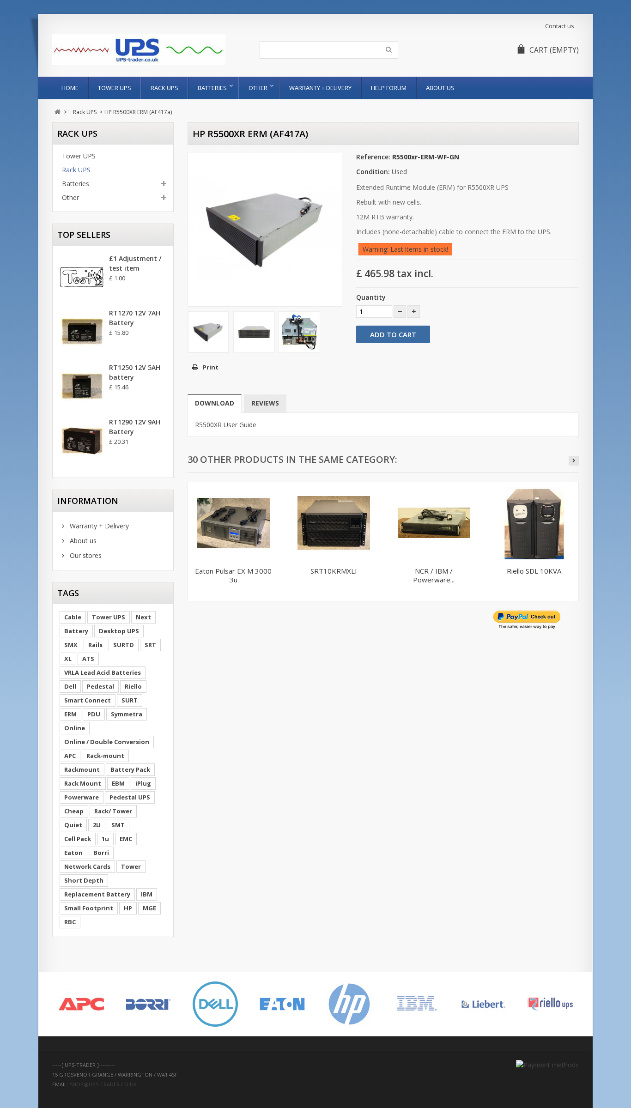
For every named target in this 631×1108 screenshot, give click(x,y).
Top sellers (83, 234)
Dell (70, 686)
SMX (71, 645)
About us (440, 88)
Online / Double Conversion (106, 742)
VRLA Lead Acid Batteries (102, 672)
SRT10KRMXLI (333, 570)
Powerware (81, 797)
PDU (93, 714)
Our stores (85, 555)
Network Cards (87, 866)
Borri (101, 852)
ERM (70, 714)
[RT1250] (82, 386)
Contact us (559, 26)
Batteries (212, 88)
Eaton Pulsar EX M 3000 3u (233, 575)
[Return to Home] (57, 112)
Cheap (74, 811)
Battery (76, 631)
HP (128, 908)
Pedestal (100, 686)
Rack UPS (164, 88)
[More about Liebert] (483, 1004)
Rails (95, 645)
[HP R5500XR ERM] (208, 332)
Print (210, 367)
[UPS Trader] (138, 49)
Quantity (371, 297)
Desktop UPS (119, 631)
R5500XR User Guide (225, 424)
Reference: (373, 156)
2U (97, 825)
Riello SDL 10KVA (534, 570)
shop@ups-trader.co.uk (103, 1084)
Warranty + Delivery (320, 88)
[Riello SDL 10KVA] (534, 523)
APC (70, 755)
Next (143, 617)
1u (105, 839)
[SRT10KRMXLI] (333, 523)
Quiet (73, 825)
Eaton (73, 852)
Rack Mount (82, 783)
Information (87, 500)
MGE (149, 908)
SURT (129, 700)
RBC (70, 922)
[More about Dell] (215, 1004)
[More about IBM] (416, 1004)
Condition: (373, 171)
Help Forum (389, 88)
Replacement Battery (97, 894)
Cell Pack (77, 839)
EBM (118, 783)
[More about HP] (349, 1004)
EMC (126, 839)
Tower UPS (114, 88)
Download (214, 403)
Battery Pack (130, 769)
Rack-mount (105, 755)
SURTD (123, 645)
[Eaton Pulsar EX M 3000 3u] (233, 523)
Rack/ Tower (113, 811)
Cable (72, 617)
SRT (150, 645)
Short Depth (83, 880)
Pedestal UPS (129, 797)
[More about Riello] (550, 1004)
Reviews (265, 403)
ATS (88, 658)
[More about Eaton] (282, 1004)
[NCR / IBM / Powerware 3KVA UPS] (434, 523)
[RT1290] (82, 441)
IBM (146, 894)
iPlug (143, 783)
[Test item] (82, 277)
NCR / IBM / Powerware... (434, 575)
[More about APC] (81, 1004)
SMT (118, 825)
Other (258, 88)
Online (74, 728)
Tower (131, 866)
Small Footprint (88, 908)
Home (70, 88)
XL (68, 658)
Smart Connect (87, 700)
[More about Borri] (148, 1004)
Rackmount (82, 769)
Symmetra (126, 714)
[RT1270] (82, 332)
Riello (133, 686)
